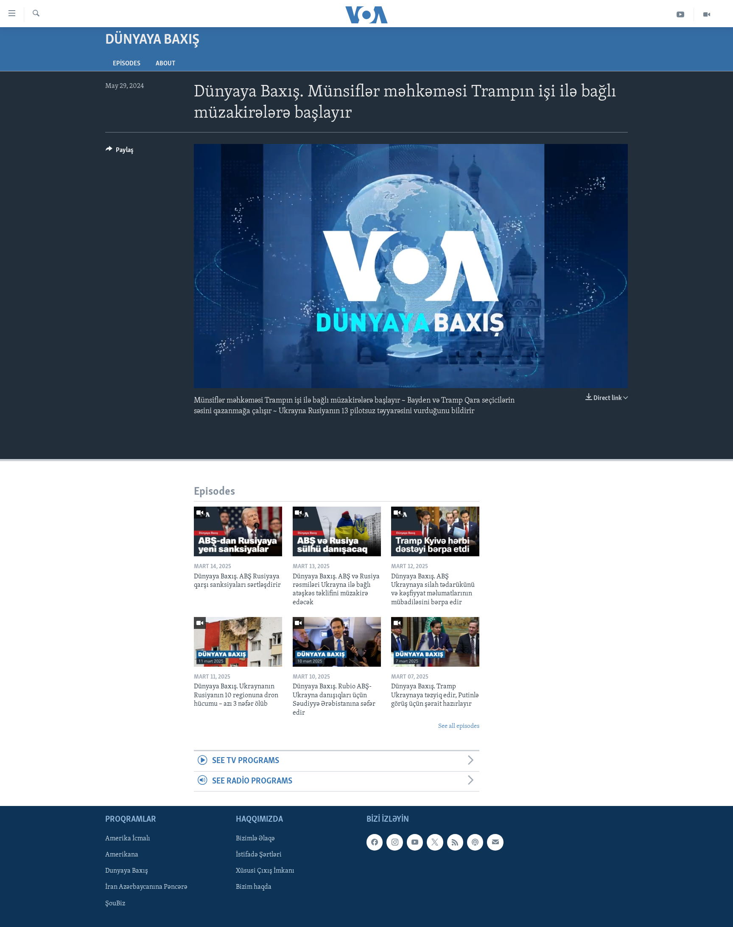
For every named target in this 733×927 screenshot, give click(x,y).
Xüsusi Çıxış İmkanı (265, 871)
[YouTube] (680, 14)
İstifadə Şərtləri (259, 854)
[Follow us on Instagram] (394, 842)
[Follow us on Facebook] (374, 842)
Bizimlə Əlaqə (255, 838)
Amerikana (121, 854)
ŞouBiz (115, 903)
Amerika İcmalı (127, 838)
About (165, 63)
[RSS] (455, 842)
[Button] (120, 152)
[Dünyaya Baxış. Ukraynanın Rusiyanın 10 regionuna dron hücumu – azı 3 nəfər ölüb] (238, 642)
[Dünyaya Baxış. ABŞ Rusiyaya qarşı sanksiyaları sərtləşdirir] (238, 531)
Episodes (126, 63)
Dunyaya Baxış (126, 871)
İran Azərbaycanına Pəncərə (146, 887)
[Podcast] (475, 842)
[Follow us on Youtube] (415, 842)
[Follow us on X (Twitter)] (435, 842)
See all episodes (458, 726)
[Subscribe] (495, 842)
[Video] (706, 14)
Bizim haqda (253, 887)
